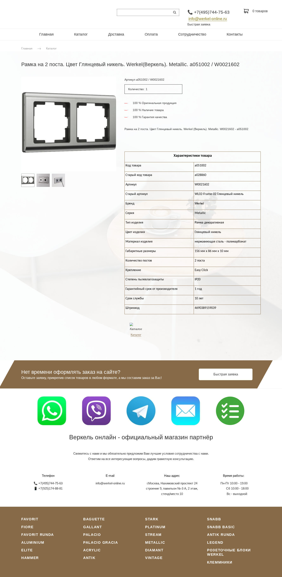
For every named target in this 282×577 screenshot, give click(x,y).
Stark (152, 519)
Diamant (154, 550)
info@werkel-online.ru (207, 19)
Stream (153, 535)
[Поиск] (175, 12)
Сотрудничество (192, 34)
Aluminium (32, 543)
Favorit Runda (37, 535)
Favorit (29, 519)
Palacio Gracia (100, 543)
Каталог (81, 34)
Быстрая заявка (198, 24)
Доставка (116, 34)
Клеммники (219, 562)
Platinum (155, 527)
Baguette (94, 519)
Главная (46, 34)
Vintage (154, 558)
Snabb (214, 519)
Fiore (27, 527)
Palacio (92, 535)
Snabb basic (221, 527)
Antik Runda (221, 535)
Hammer (30, 558)
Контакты (235, 34)
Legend (215, 543)
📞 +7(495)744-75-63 (208, 12)
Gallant (92, 527)
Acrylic (92, 550)
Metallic (155, 543)
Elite (27, 550)
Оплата (151, 34)
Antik (89, 558)
